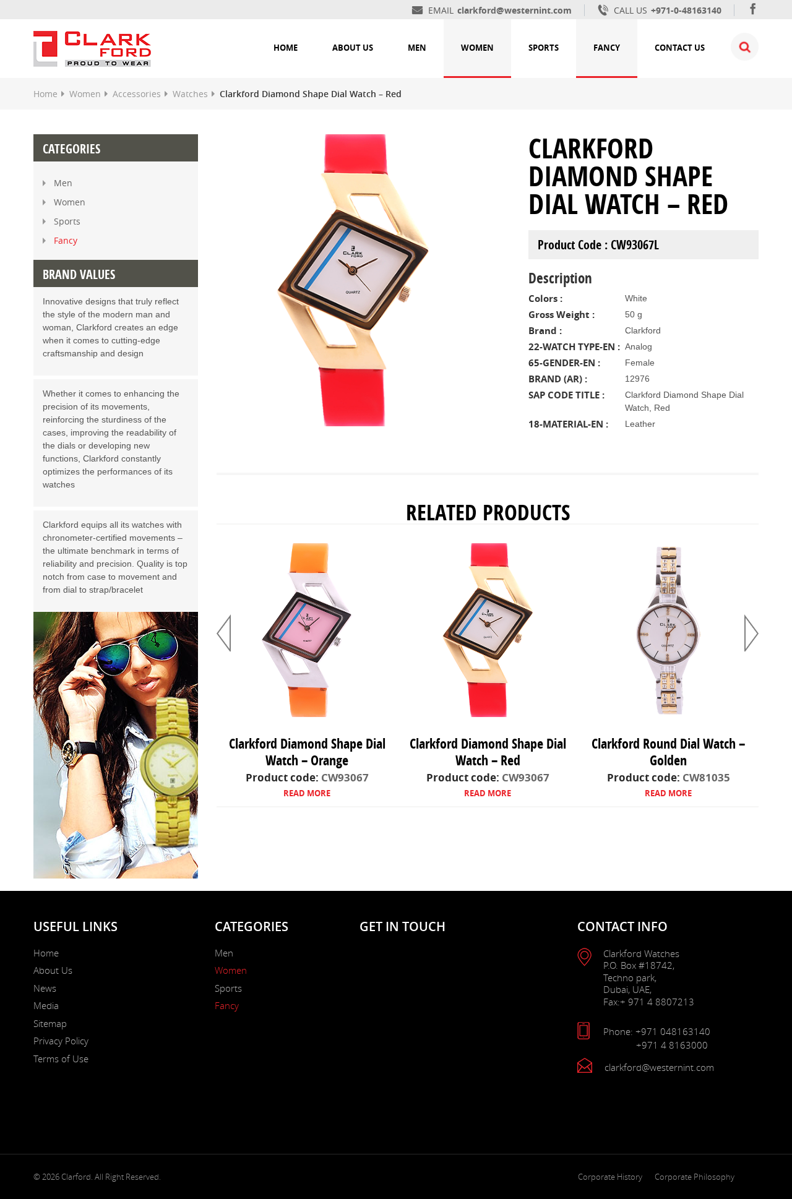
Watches (190, 94)
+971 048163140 (672, 1031)
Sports (543, 47)
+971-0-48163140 (686, 10)
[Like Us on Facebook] (753, 10)
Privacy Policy (60, 1040)
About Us (352, 47)
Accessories (137, 94)
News (44, 988)
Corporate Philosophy (694, 1176)
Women (477, 47)
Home (285, 47)
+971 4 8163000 (672, 1045)
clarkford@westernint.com (514, 10)
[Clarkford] (92, 47)
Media (46, 1005)
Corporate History (610, 1176)
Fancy (606, 47)
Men (417, 47)
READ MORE (306, 793)
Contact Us (680, 47)
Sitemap (50, 1023)
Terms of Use (60, 1058)
